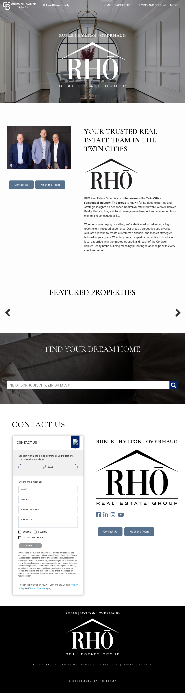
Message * (27, 519)
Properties (124, 7)
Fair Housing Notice (138, 665)
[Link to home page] (21, 5)
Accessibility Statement (100, 665)
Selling (43, 532)
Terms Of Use (42, 665)
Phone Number (30, 509)
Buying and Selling (152, 5)
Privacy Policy (66, 665)
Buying (27, 532)
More (175, 7)
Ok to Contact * (33, 538)
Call (50, 467)
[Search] (173, 385)
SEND (29, 545)
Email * (25, 499)
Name (24, 489)
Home (106, 5)
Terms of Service (37, 588)
